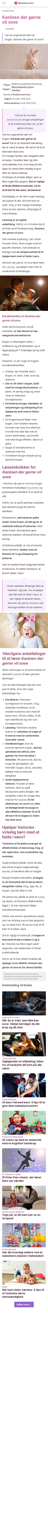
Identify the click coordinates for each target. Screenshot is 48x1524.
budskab (17, 674)
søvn (23, 190)
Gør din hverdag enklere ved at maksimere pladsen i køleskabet (23, 1254)
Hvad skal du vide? (11, 1018)
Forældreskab (8, 11)
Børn (4, 1287)
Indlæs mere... (24, 1304)
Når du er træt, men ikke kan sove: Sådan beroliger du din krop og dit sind (21, 1024)
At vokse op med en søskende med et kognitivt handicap (21, 1141)
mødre (41, 897)
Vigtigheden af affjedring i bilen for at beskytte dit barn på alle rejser (22, 1065)
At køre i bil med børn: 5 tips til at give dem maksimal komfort (23, 1104)
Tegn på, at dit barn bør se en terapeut (21, 1216)
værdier (10, 267)
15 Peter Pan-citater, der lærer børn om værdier (21, 1179)
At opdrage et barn (11, 1174)
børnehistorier (14, 119)
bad (32, 803)
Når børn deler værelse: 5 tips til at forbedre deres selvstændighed (23, 1293)
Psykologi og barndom (13, 1212)
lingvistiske (33, 487)
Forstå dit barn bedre (12, 1137)
